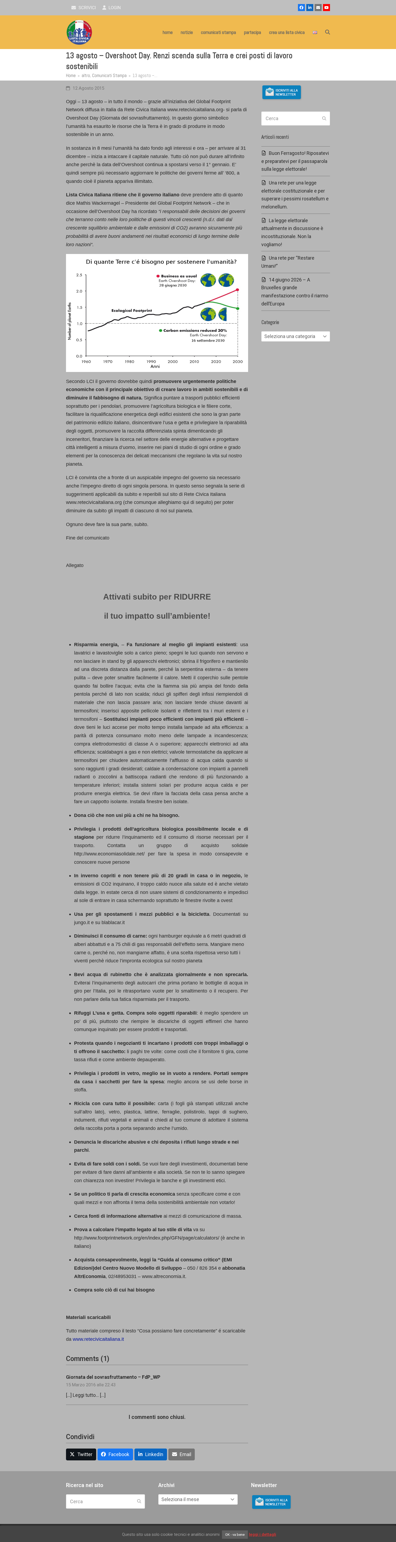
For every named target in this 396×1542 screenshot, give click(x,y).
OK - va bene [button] (235, 1535)
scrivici (86, 7)
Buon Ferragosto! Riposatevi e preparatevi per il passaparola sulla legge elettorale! (295, 161)
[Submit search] (324, 118)
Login (114, 7)
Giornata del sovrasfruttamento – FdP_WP (113, 1377)
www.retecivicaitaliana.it (98, 1339)
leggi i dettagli (262, 1534)
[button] (327, 32)
